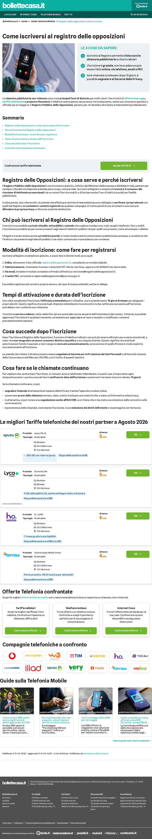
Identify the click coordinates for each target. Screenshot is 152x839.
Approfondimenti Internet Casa (133, 801)
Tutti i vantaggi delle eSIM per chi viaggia (95, 718)
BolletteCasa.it (10, 21)
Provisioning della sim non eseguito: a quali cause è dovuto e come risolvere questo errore (56, 721)
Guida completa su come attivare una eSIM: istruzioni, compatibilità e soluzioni (135, 721)
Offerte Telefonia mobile (42, 803)
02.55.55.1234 (140, 14)
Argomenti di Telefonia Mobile (133, 803)
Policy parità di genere (78, 823)
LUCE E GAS (10, 14)
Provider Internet (68, 801)
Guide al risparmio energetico (103, 798)
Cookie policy (18, 823)
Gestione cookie (62, 823)
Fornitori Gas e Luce (69, 798)
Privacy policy (7, 823)
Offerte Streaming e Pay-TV (43, 806)
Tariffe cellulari (26, 608)
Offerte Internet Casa (41, 801)
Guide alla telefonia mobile (102, 803)
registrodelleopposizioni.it (56, 262)
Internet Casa (126, 608)
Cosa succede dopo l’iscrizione (22, 143)
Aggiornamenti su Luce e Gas (132, 798)
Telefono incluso (76, 608)
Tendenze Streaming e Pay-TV (132, 806)
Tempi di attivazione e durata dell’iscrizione (29, 139)
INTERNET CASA (28, 14)
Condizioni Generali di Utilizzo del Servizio (40, 823)
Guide (24, 21)
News (93, 809)
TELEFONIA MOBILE (50, 14)
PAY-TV (68, 14)
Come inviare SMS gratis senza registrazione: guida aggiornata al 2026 (16, 720)
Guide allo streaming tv (100, 806)
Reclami (5, 806)
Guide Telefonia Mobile (43, 21)
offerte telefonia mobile (34, 597)
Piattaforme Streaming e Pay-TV (74, 806)
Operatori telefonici (69, 803)
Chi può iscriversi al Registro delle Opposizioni (30, 130)
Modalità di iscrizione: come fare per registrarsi (31, 134)
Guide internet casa (99, 801)
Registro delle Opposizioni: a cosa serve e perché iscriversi (37, 125)
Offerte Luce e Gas (40, 798)
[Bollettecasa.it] (23, 9)
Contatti (5, 801)
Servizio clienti (8, 803)
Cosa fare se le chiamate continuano (25, 148)
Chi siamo (6, 798)
